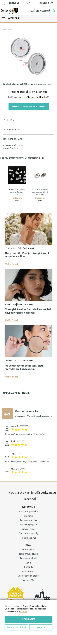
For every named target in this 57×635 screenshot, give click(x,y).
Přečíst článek (12, 264)
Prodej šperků (28, 549)
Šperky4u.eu (9, 30)
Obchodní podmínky (28, 533)
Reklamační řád (28, 538)
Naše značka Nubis (28, 554)
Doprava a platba (28, 520)
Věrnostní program (29, 524)
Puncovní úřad (28, 580)
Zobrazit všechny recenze (39, 416)
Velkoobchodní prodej (28, 576)
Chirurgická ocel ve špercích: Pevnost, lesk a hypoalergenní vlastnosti (28, 311)
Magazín (28, 516)
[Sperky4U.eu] (10, 11)
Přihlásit (47, 3)
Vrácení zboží (28, 529)
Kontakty (28, 567)
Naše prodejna (28, 571)
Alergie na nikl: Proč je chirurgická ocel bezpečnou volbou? (27, 255)
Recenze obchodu (28, 558)
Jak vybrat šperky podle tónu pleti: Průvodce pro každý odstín (24, 367)
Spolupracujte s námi (28, 511)
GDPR (28, 563)
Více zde (23, 611)
